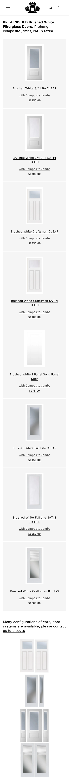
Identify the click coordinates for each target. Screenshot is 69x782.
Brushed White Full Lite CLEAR (34, 448)
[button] (8, 7)
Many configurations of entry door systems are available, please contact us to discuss (34, 626)
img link (34, 47)
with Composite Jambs (34, 95)
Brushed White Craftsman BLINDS (34, 591)
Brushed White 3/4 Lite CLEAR (35, 88)
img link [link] (34, 641)
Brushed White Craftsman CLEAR (34, 231)
